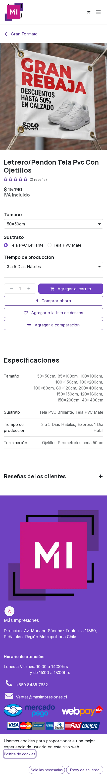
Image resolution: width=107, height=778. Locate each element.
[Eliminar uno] (9, 288)
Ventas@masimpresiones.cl (41, 696)
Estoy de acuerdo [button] (85, 770)
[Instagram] (9, 611)
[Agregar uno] (30, 288)
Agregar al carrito (73, 288)
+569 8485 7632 (32, 684)
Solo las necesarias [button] (47, 770)
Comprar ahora (55, 300)
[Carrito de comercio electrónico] (88, 12)
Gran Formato (24, 33)
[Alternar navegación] (98, 12)
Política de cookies (19, 754)
